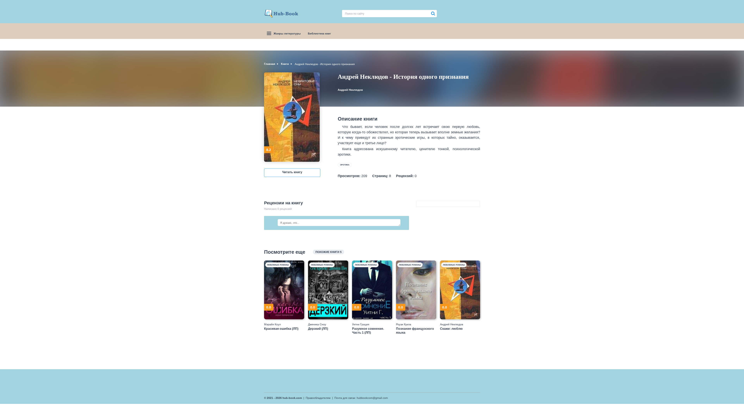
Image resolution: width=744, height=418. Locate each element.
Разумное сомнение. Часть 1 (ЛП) (368, 330)
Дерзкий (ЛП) (318, 328)
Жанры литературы (287, 33)
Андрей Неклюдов (350, 89)
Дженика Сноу (317, 324)
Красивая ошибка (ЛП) (281, 328)
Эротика (344, 165)
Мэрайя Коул (272, 324)
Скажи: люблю (451, 328)
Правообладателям (318, 398)
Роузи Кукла (403, 324)
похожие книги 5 (328, 252)
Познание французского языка (415, 330)
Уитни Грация (360, 324)
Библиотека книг (319, 33)
